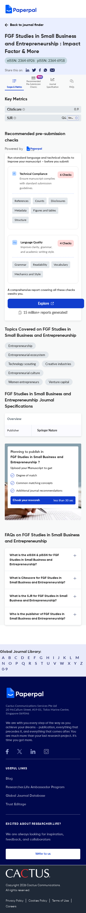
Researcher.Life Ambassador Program (35, 787)
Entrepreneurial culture (24, 373)
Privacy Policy (14, 900)
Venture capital (59, 382)
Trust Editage (16, 804)
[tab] (43, 559)
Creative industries (58, 364)
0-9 (5, 669)
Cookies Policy (37, 900)
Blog (9, 778)
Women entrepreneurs (23, 382)
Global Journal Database (25, 795)
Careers (11, 906)
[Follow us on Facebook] (7, 751)
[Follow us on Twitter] (19, 751)
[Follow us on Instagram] (46, 751)
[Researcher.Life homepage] (43, 692)
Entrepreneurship (20, 346)
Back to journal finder (26, 25)
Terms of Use (60, 900)
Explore (43, 303)
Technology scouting (22, 364)
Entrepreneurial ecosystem (26, 355)
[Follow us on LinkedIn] (33, 751)
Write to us (43, 853)
